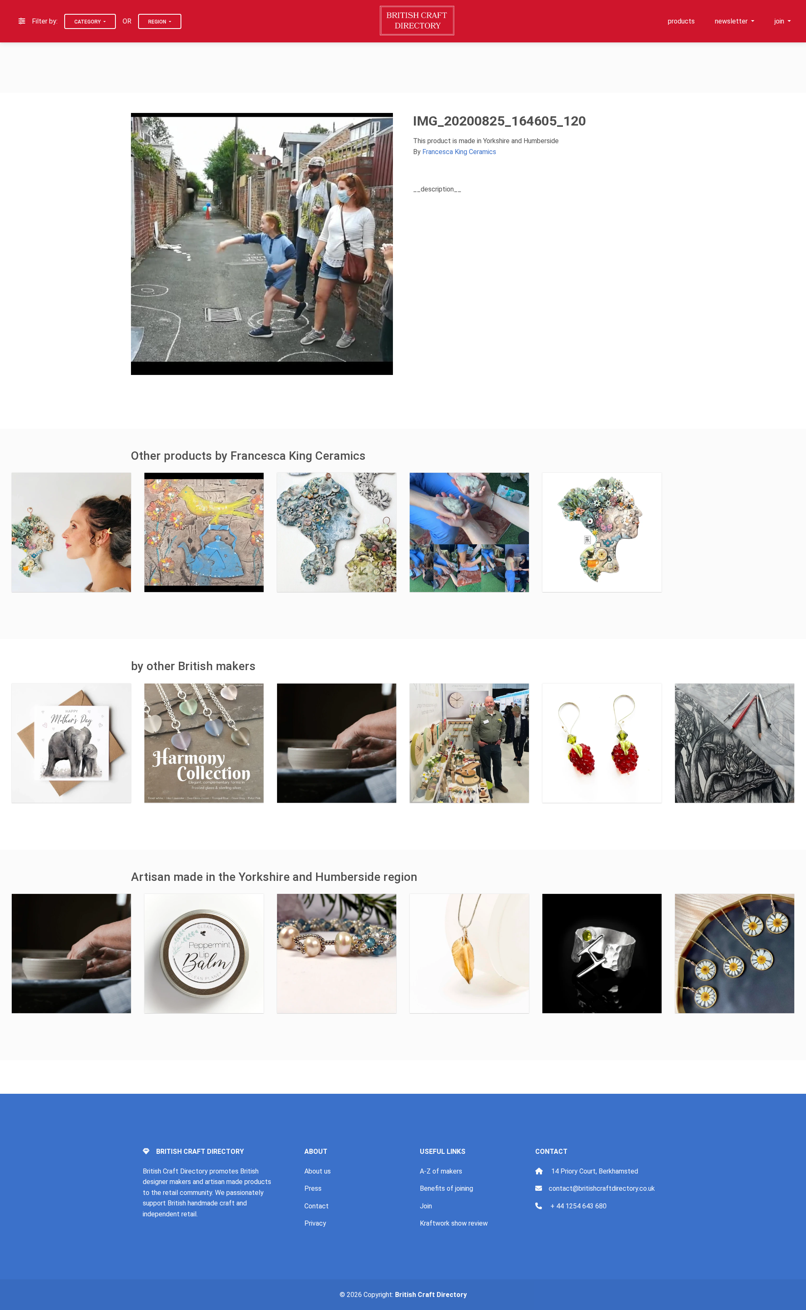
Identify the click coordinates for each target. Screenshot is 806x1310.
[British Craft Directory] (418, 20)
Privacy (315, 1223)
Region (157, 22)
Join (426, 1206)
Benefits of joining (446, 1188)
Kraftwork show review (454, 1223)
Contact (316, 1206)
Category (88, 22)
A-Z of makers (441, 1171)
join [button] (780, 21)
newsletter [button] (732, 21)
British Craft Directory (431, 1295)
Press (313, 1188)
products (681, 21)
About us (317, 1171)
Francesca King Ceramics (459, 152)
